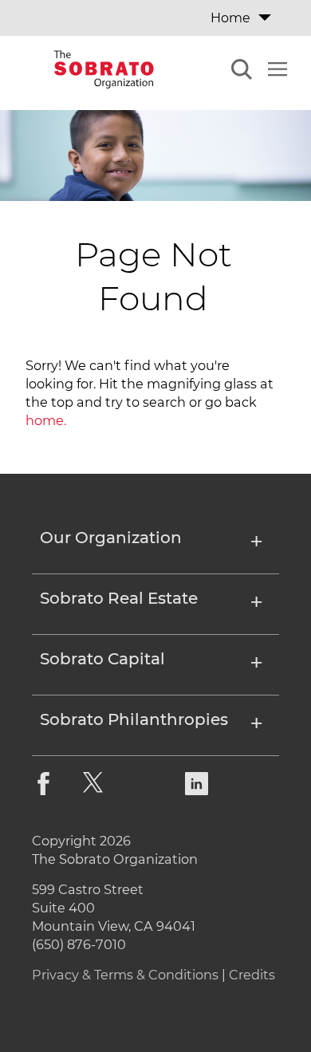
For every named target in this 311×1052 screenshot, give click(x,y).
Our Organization (111, 538)
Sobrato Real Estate (119, 599)
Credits (252, 975)
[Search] (241, 72)
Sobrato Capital (102, 659)
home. (46, 420)
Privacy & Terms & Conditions (125, 975)
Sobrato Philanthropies (134, 720)
